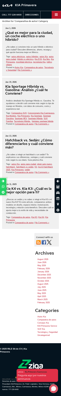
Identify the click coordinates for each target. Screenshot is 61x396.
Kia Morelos (11, 116)
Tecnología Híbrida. (22, 121)
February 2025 (43, 302)
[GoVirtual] (9, 378)
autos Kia (44, 56)
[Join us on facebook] (43, 242)
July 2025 (41, 287)
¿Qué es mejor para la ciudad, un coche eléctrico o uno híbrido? (29, 36)
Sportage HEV (21, 118)
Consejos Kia (43, 323)
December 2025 (44, 275)
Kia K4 (41, 217)
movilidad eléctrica (24, 62)
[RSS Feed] (38, 242)
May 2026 (41, 265)
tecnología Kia (39, 62)
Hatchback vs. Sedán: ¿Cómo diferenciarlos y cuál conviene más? (29, 144)
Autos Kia (19, 67)
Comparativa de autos (33, 67)
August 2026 (42, 259)
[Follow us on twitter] (49, 242)
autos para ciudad (28, 164)
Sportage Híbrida (35, 118)
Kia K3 (34, 217)
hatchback (10, 167)
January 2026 (43, 272)
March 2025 (42, 299)
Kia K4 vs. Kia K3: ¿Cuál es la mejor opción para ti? (28, 190)
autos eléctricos (18, 56)
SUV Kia (41, 329)
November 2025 (44, 278)
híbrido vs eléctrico (25, 59)
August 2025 (42, 284)
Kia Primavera (23, 116)
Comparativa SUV (19, 113)
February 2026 (43, 268)
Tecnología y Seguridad (47, 332)
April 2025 (41, 296)
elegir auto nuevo (44, 164)
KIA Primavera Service (47, 326)
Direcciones (31, 15)
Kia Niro (46, 59)
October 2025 (43, 281)
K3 (36, 167)
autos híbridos (32, 56)
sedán (27, 170)
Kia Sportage (36, 116)
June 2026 (41, 262)
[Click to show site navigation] (56, 15)
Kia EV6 (38, 59)
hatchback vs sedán (24, 167)
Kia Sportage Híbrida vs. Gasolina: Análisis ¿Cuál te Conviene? (26, 90)
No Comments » (25, 70)
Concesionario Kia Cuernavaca (41, 113)
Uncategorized (43, 335)
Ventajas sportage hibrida (42, 121)
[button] (11, 15)
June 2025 (41, 290)
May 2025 (41, 293)
